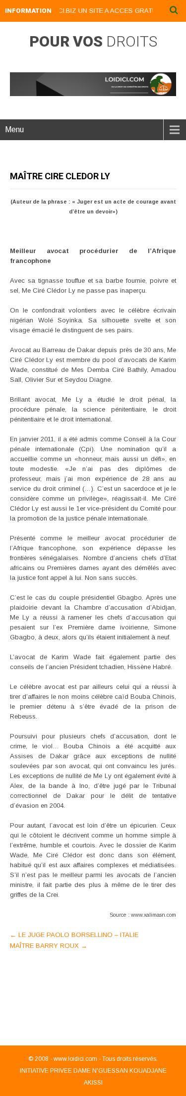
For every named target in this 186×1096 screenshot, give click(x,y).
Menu (14, 129)
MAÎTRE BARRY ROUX (48, 945)
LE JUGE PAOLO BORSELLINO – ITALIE (74, 935)
